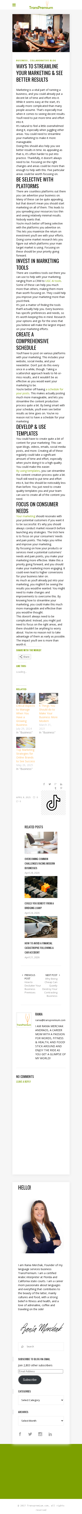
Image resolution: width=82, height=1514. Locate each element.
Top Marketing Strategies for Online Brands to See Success (25, 755)
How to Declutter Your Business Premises (33, 987)
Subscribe (30, 1379)
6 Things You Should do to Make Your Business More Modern (48, 713)
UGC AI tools (53, 281)
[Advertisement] (47, 1471)
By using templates (28, 471)
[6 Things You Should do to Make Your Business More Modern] (48, 698)
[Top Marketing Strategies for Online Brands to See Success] (25, 742)
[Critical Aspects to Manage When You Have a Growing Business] (25, 698)
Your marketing (25, 516)
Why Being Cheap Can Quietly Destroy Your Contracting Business (49, 987)
